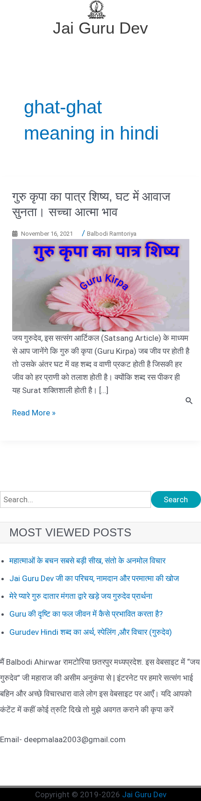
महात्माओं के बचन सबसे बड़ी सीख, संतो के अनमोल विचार (87, 560)
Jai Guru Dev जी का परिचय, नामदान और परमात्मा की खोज (94, 578)
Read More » (34, 412)
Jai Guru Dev (100, 28)
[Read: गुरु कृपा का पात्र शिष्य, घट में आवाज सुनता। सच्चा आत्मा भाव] (100, 284)
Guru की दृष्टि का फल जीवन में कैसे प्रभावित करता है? (86, 613)
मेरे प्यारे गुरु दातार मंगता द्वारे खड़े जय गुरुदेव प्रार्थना (80, 596)
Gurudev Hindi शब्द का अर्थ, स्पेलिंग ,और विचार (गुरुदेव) (90, 632)
